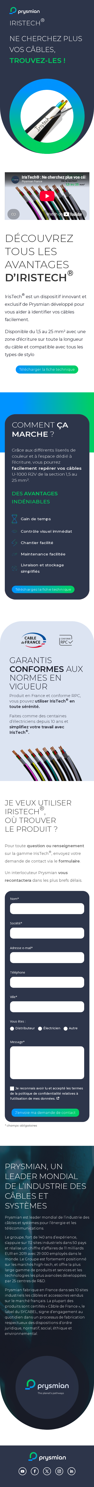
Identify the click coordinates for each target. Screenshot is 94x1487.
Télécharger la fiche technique (47, 369)
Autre (73, 1028)
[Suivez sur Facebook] (35, 1471)
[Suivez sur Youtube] (22, 1471)
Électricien (51, 1028)
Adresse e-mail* (21, 948)
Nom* (14, 899)
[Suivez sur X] (47, 1471)
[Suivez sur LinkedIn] (71, 1471)
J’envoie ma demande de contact (45, 1113)
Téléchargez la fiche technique (43, 589)
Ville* (13, 997)
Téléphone (17, 972)
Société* (16, 923)
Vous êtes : (18, 1021)
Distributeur (25, 1028)
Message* (17, 1042)
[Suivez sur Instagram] (59, 1471)
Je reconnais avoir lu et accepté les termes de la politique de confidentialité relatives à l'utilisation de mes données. (46, 1093)
